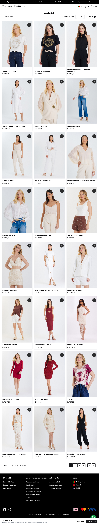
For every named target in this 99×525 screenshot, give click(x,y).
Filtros (91, 16)
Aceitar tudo (92, 521)
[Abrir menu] (96, 6)
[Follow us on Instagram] (9, 509)
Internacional (7, 488)
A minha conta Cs (55, 482)
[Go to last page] (94, 465)
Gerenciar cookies (55, 488)
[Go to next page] (89, 465)
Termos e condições (32, 482)
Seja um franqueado (9, 485)
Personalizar (80, 521)
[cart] (92, 6)
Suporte (28, 497)
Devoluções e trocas (32, 488)
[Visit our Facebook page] (4, 509)
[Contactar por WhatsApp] (93, 517)
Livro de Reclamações (33, 500)
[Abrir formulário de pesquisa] (85, 6)
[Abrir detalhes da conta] (88, 6)
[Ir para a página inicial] (13, 6)
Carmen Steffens (8, 482)
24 (81, 16)
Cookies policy (30, 485)
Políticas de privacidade (33, 491)
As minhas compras (56, 485)
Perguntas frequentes (33, 494)
